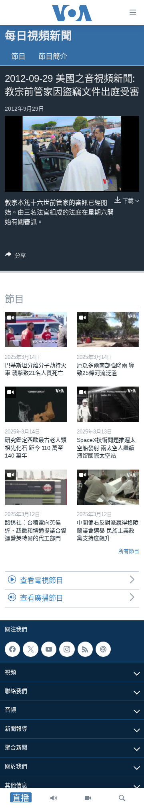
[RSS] (85, 649)
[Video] (88, 798)
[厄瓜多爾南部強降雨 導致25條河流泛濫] (108, 329)
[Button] (15, 256)
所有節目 (128, 551)
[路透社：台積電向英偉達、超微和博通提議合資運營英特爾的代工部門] (36, 487)
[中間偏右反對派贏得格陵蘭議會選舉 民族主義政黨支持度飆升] (108, 487)
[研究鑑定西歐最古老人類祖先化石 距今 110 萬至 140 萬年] (36, 404)
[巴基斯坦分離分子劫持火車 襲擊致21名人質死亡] (36, 329)
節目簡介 (52, 57)
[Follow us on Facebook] (12, 649)
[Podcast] (103, 649)
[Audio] (54, 798)
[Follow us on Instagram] (66, 649)
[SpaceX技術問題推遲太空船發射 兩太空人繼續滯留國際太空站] (108, 404)
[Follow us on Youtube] (48, 649)
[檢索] (122, 798)
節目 (18, 57)
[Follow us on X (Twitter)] (30, 649)
